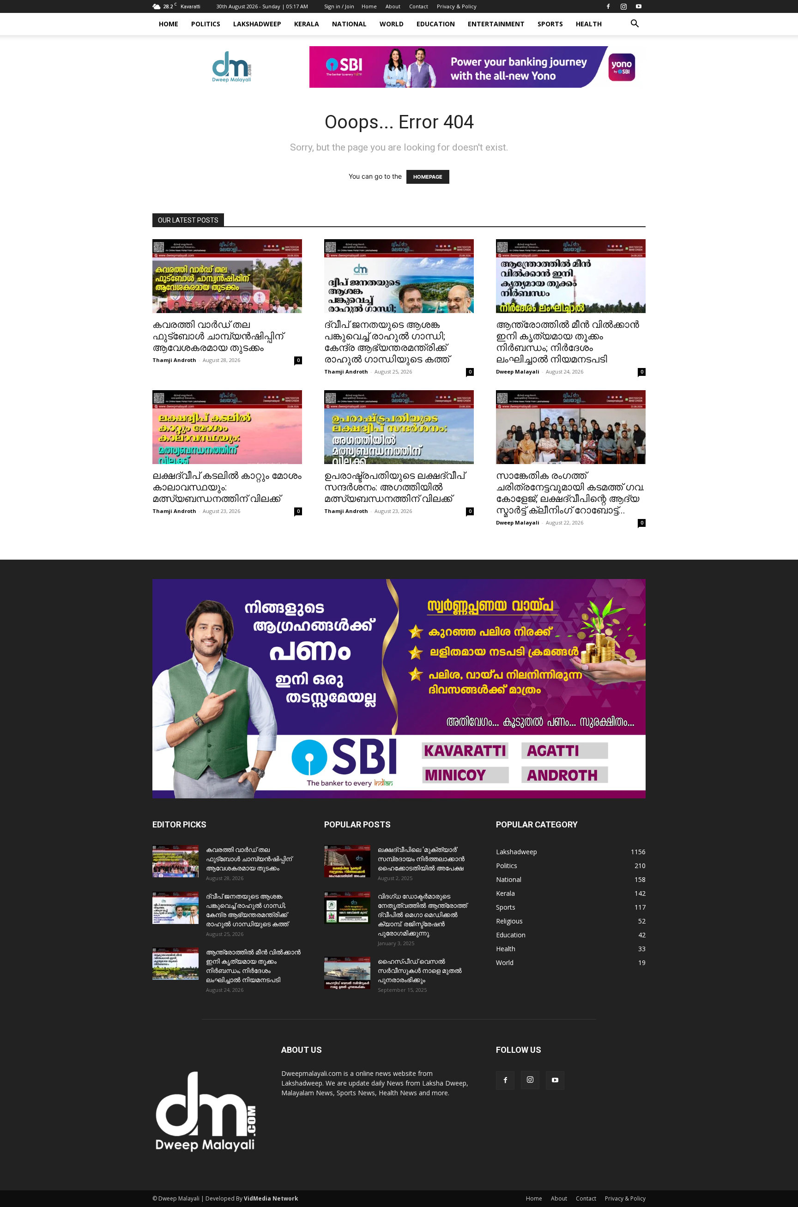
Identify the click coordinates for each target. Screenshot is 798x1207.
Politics (205, 23)
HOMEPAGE (427, 177)
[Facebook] (608, 6)
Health (589, 23)
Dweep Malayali (517, 371)
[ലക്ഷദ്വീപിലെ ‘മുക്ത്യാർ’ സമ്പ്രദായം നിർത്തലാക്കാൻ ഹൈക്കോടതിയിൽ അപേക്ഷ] (347, 861)
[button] (634, 24)
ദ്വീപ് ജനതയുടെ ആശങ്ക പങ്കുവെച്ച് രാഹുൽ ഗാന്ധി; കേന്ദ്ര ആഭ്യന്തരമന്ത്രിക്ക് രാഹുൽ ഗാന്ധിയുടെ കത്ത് (386, 342)
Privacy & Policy (457, 6)
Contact (418, 6)
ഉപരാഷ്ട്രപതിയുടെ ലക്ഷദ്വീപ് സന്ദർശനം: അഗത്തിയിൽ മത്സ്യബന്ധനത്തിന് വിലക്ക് (394, 487)
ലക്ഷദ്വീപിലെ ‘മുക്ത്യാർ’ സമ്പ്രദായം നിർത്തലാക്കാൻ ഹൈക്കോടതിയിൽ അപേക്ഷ (421, 859)
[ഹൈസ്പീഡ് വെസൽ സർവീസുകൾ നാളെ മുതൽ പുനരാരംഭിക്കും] (347, 973)
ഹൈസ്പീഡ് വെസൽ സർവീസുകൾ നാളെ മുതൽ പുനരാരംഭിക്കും (420, 971)
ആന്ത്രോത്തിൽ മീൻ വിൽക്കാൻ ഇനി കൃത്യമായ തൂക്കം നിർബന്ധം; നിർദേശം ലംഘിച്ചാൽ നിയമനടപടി (567, 342)
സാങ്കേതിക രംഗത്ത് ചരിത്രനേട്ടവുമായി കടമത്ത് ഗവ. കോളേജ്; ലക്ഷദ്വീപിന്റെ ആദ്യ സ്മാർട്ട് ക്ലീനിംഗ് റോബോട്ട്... (570, 493)
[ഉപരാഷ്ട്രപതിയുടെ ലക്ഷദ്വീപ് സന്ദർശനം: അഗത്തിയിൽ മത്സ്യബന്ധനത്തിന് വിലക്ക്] (399, 427)
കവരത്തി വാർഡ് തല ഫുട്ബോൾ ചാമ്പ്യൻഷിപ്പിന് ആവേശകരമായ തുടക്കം (217, 336)
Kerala (306, 23)
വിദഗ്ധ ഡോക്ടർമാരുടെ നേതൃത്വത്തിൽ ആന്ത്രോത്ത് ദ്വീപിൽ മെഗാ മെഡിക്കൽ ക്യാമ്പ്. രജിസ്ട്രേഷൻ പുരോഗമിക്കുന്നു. (422, 915)
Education (436, 23)
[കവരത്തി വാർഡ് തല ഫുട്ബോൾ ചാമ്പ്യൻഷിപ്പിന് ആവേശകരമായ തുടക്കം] (227, 276)
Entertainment (496, 23)
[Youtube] (639, 6)
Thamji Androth (174, 359)
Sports (550, 23)
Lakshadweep (257, 23)
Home (369, 6)
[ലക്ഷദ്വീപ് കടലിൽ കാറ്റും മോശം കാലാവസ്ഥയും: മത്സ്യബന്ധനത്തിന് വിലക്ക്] (227, 427)
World (392, 23)
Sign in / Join (339, 6)
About (393, 6)
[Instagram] (623, 6)
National (349, 23)
